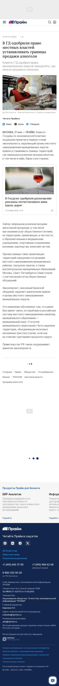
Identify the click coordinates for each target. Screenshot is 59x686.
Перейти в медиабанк (46, 112)
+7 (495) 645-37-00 (13, 564)
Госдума (7, 372)
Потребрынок (45, 372)
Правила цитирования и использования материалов (26, 648)
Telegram (34, 124)
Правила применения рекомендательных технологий (26, 655)
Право (18, 372)
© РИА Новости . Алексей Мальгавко (19, 112)
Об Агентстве (10, 550)
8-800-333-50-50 (12, 574)
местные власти (33, 377)
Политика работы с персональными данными (23, 651)
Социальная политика (12, 658)
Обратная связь (11, 554)
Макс (9, 124)
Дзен (21, 124)
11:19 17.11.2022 (10, 37)
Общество (30, 372)
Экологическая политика (14, 662)
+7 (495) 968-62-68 (42, 566)
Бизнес (6, 377)
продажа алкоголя (13, 382)
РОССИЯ (17, 377)
